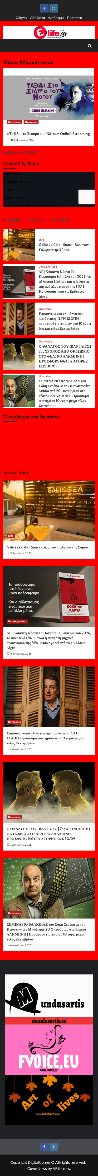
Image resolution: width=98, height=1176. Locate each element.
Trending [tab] (59, 220)
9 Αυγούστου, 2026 (20, 553)
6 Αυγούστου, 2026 (20, 945)
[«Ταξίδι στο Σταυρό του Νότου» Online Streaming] (48, 98)
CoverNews (37, 1168)
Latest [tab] (13, 220)
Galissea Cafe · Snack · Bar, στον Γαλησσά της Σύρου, (48, 547)
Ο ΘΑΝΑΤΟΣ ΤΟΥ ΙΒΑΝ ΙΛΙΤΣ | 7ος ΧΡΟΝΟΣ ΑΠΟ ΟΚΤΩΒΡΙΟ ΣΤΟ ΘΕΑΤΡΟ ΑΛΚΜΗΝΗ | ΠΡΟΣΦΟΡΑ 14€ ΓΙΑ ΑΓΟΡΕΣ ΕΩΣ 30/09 (65, 356)
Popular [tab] (35, 220)
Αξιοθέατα (37, 18)
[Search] (90, 46)
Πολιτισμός (14, 122)
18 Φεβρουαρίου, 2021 (22, 140)
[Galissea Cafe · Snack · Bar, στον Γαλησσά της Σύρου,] (19, 244)
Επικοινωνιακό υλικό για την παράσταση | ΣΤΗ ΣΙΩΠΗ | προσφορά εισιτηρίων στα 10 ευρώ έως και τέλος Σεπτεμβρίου (46, 738)
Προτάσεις (75, 18)
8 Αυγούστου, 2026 (20, 653)
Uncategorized (48, 267)
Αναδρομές (56, 18)
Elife (41, 240)
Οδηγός (21, 18)
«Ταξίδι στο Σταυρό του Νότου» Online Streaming (48, 133)
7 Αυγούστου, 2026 (20, 749)
